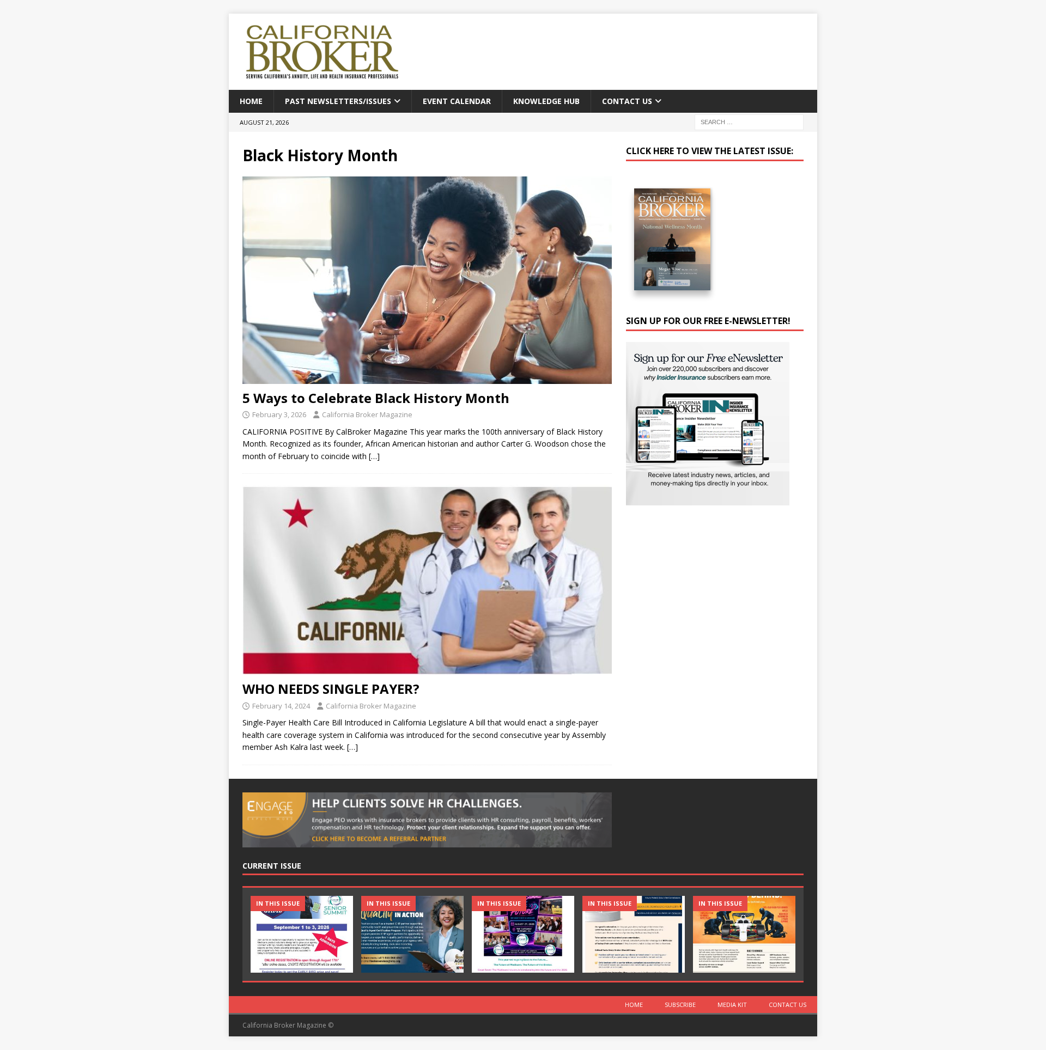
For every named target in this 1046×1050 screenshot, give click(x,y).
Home (251, 101)
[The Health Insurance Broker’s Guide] (633, 934)
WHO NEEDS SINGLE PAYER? (330, 689)
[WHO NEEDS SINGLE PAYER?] (427, 580)
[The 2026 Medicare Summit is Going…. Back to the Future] (523, 934)
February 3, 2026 (279, 414)
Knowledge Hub (546, 101)
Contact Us (627, 101)
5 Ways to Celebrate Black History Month (375, 398)
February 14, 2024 (281, 706)
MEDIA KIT (732, 1004)
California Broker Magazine (367, 414)
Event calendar (457, 101)
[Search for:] (749, 122)
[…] (374, 456)
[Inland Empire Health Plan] (412, 934)
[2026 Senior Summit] (302, 934)
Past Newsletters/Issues (338, 101)
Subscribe (680, 1004)
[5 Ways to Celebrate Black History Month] (427, 280)
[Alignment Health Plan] (744, 934)
